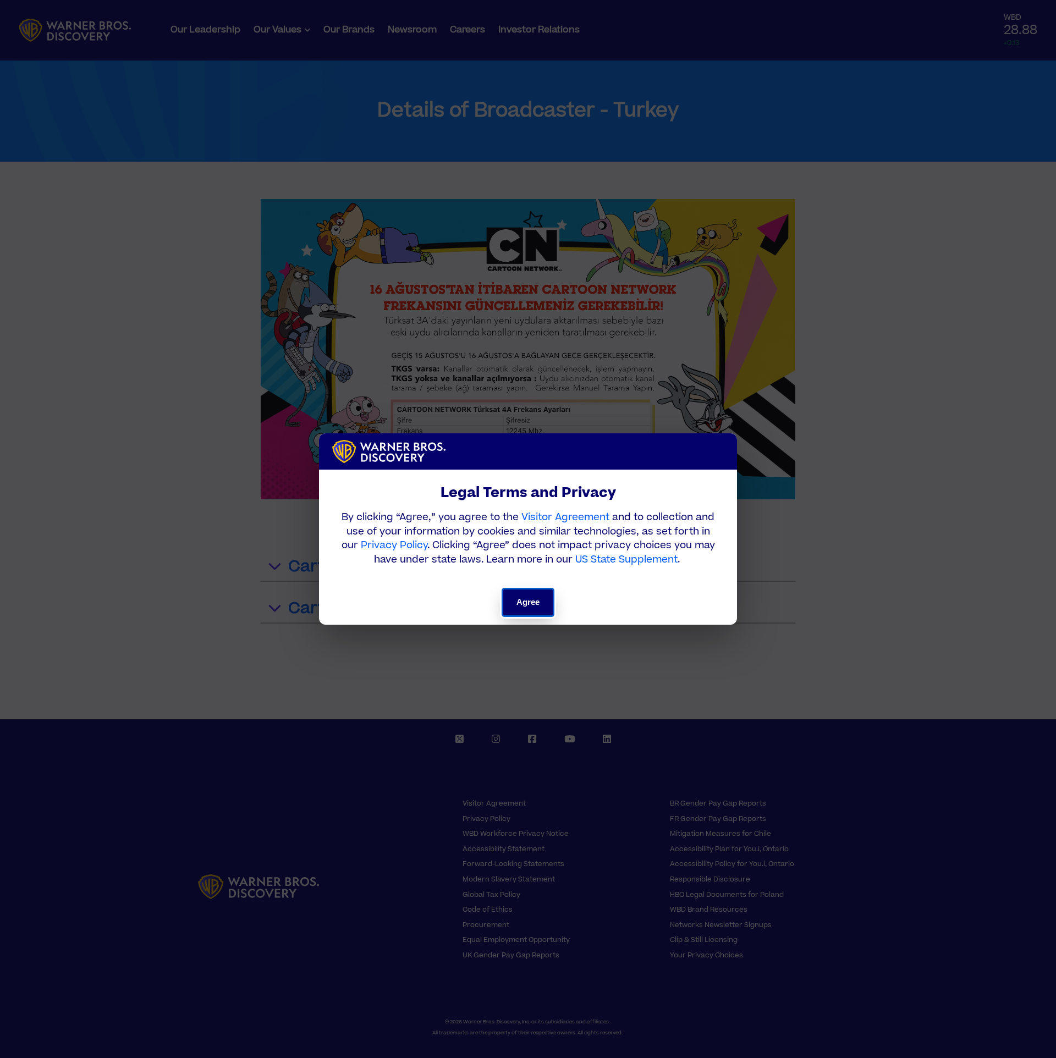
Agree (528, 602)
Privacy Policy (394, 545)
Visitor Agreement (565, 517)
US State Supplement (626, 559)
